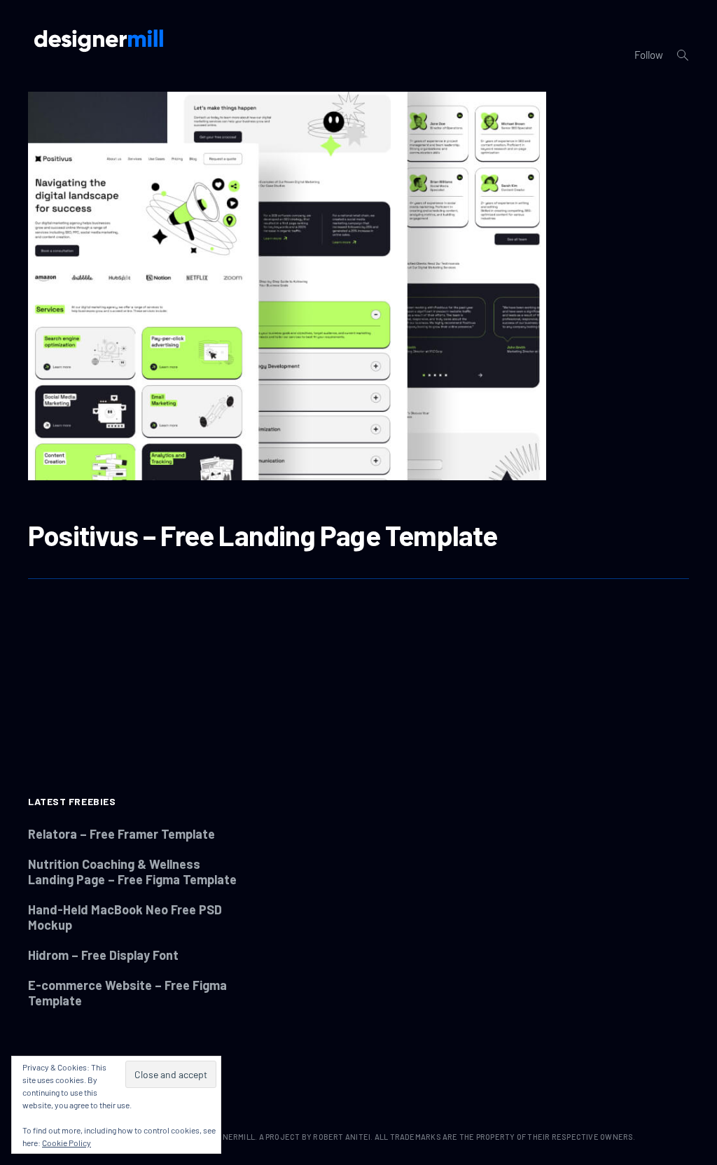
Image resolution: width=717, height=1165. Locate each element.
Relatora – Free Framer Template (121, 834)
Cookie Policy (66, 1142)
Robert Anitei (341, 1136)
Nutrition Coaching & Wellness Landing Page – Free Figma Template (132, 871)
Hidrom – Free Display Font (103, 955)
